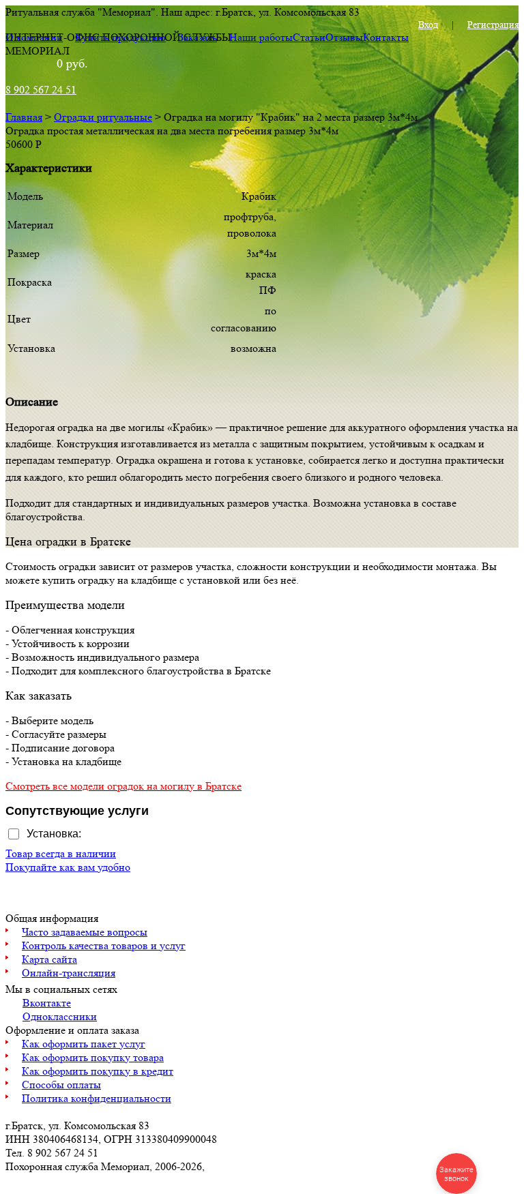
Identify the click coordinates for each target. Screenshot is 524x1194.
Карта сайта (49, 959)
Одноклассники (60, 1016)
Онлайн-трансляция (68, 972)
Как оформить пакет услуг (83, 1043)
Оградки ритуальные (103, 116)
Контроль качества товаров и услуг (104, 945)
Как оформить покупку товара (93, 1057)
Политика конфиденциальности (96, 1098)
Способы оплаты (61, 1084)
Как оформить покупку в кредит (97, 1070)
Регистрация (493, 24)
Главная (23, 116)
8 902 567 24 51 (40, 89)
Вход (428, 24)
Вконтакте (47, 1002)
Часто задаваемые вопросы (84, 931)
